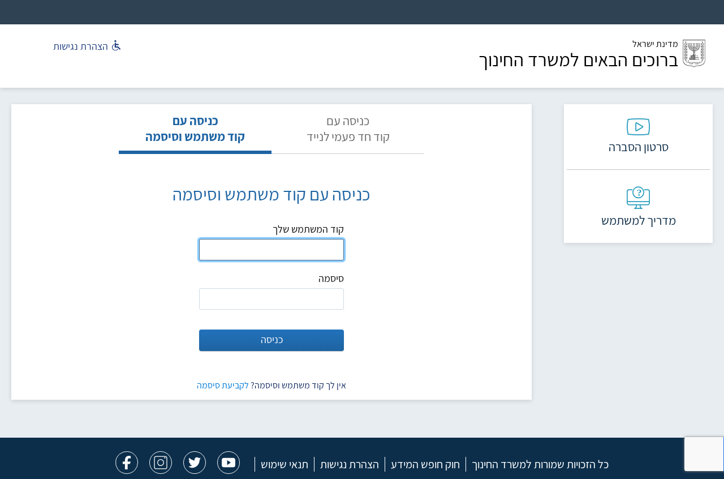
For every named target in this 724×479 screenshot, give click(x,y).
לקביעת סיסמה (223, 385)
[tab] (348, 133)
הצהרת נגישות (349, 464)
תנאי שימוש (284, 464)
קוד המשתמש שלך (308, 229)
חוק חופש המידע (425, 464)
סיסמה (331, 278)
